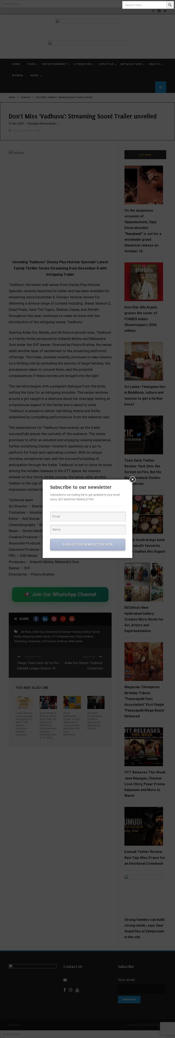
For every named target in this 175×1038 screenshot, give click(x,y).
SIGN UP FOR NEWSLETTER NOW (88, 544)
